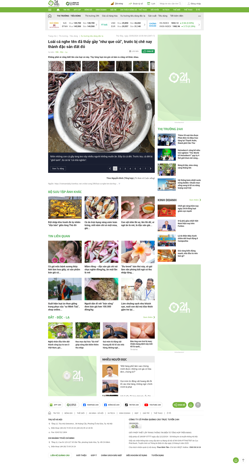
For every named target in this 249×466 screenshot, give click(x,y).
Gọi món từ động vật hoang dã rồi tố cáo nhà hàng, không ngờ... (113, 344)
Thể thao (188, 10)
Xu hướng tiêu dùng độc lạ (132, 16)
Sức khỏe (155, 10)
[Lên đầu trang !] (243, 460)
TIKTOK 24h (134, 405)
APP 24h (57, 405)
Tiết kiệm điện (176, 16)
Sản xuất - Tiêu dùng (157, 16)
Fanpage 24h (93, 405)
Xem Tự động (58, 169)
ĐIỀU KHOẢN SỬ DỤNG (136, 455)
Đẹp (136, 413)
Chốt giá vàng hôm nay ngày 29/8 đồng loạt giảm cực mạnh (188, 208)
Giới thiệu (81, 455)
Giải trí (113, 10)
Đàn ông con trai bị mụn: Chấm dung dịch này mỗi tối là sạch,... (141, 344)
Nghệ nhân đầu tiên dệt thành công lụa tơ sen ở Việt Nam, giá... (59, 344)
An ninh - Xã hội (96, 413)
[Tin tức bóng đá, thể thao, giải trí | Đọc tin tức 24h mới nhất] (53, 3)
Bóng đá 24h (113, 405)
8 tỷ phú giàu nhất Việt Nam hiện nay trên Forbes (188, 223)
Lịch (153, 3)
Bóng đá (88, 10)
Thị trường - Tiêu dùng (69, 16)
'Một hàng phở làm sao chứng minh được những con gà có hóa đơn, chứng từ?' (135, 369)
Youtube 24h (155, 405)
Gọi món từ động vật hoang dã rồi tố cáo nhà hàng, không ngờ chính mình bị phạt (136, 384)
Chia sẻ (150, 51)
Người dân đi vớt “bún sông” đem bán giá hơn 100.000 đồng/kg (99, 306)
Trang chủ (52, 36)
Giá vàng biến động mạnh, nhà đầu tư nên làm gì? (188, 253)
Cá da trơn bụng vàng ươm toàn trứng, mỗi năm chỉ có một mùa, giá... (101, 225)
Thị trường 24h (92, 16)
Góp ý (94, 455)
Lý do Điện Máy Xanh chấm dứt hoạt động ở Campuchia (188, 238)
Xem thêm (148, 317)
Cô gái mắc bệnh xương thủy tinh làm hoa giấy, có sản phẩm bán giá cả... (64, 269)
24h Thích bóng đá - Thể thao (133, 10)
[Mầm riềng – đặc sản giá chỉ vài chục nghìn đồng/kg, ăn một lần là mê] (101, 251)
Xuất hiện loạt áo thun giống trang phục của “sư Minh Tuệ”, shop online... (63, 306)
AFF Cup (77, 10)
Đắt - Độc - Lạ (61, 52)
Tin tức (66, 10)
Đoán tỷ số (138, 3)
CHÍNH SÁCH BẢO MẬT (111, 455)
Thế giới (176, 10)
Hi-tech (166, 10)
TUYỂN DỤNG (157, 455)
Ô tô (198, 10)
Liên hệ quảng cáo (60, 455)
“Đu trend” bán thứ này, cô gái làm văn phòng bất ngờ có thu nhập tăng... (136, 269)
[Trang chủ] (52, 16)
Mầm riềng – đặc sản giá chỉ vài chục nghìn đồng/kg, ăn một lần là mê (101, 269)
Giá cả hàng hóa (109, 16)
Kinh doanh (101, 10)
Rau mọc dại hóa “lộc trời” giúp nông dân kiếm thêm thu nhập (87, 344)
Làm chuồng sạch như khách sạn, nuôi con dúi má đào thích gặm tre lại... (137, 306)
